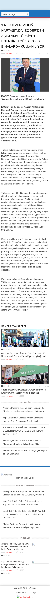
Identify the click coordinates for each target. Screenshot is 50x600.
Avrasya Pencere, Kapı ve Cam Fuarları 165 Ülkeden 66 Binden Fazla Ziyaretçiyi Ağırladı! (24, 355)
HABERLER (25, 538)
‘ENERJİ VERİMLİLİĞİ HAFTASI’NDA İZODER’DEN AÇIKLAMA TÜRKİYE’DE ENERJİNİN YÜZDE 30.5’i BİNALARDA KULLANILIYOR (23, 35)
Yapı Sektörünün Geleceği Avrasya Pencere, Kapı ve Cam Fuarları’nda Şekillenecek (23, 391)
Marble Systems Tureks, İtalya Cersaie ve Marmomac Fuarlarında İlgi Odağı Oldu (22, 442)
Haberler (6, 50)
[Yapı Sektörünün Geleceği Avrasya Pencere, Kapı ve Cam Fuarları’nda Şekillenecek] (25, 374)
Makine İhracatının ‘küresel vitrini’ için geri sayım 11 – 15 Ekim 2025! (25, 452)
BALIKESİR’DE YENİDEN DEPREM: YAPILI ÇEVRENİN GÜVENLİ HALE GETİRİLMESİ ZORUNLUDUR (24, 430)
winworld (9, 53)
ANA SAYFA (21, 593)
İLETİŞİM (33, 593)
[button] (47, 13)
